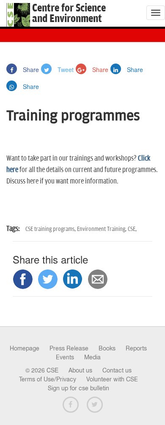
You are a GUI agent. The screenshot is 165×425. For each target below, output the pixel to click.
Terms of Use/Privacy (47, 379)
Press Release (69, 348)
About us (80, 370)
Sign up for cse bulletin (78, 388)
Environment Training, (102, 229)
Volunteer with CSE (112, 379)
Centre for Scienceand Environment (69, 13)
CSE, (132, 229)
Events (65, 357)
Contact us (117, 370)
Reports (136, 348)
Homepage (24, 348)
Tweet (65, 69)
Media (92, 357)
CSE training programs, (51, 229)
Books (107, 348)
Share (30, 69)
